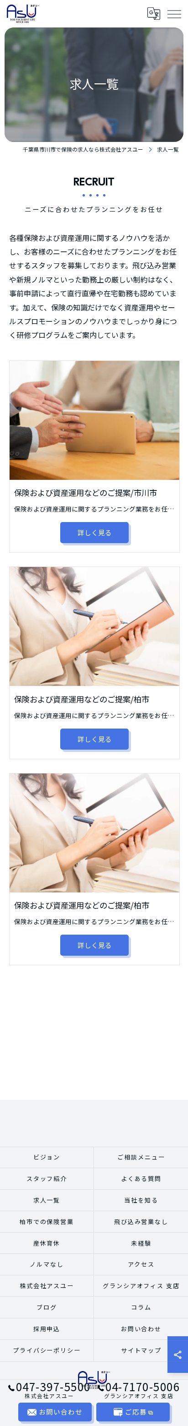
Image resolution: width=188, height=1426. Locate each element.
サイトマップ (141, 1350)
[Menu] (173, 13)
